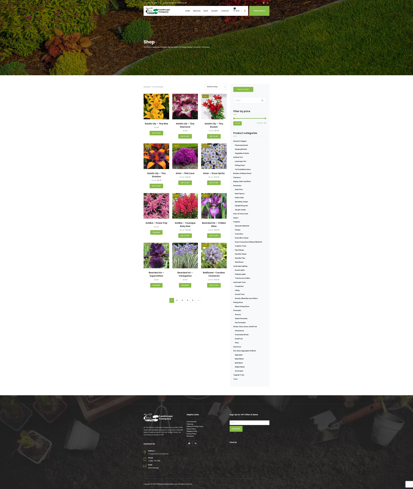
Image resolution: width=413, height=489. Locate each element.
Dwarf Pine (239, 189)
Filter (237, 123)
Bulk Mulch (239, 363)
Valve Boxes (239, 262)
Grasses (238, 314)
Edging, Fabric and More (242, 181)
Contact (225, 11)
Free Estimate (259, 11)
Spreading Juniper (241, 202)
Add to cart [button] (156, 133)
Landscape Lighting (240, 266)
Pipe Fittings (239, 250)
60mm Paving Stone (242, 306)
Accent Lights (240, 270)
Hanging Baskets (241, 149)
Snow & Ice (237, 347)
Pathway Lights (240, 274)
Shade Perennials (241, 318)
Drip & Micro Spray (241, 238)
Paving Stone (238, 302)
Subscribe (236, 429)
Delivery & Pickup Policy (195, 426)
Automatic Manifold (242, 226)
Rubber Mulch (240, 367)
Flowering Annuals (241, 145)
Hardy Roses (239, 331)
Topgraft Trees (238, 375)
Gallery (214, 11)
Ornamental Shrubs (242, 334)
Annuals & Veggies (240, 141)
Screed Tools (240, 294)
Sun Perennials (240, 322)
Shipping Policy (192, 431)
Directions (190, 436)
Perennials (237, 310)
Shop (206, 11)
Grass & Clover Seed (240, 214)
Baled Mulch (239, 359)
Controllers (239, 234)
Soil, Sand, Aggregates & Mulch (244, 351)
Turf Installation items (243, 169)
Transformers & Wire (242, 278)
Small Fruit (239, 339)
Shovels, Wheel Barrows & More (246, 298)
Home (187, 11)
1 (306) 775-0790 (154, 461)
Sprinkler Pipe (240, 258)
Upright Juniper (240, 210)
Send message (153, 468)
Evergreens (237, 185)
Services (196, 11)
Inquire (235, 218)
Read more (156, 232)
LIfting (237, 290)
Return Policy (191, 429)
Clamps (237, 230)
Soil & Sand (239, 371)
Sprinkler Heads (240, 254)
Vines (237, 343)
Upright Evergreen (241, 206)
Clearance (237, 177)
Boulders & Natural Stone (242, 173)
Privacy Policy (191, 434)
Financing (190, 424)
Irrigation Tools (240, 246)
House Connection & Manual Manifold (248, 242)
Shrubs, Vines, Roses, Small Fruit (245, 326)
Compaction (239, 286)
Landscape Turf (240, 161)
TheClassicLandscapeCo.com (167, 484)
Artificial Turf (238, 157)
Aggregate (239, 355)
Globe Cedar (239, 197)
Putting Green (240, 165)
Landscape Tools (239, 282)
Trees (235, 379)
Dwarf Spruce (239, 193)
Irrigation (236, 222)
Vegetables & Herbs (242, 153)
